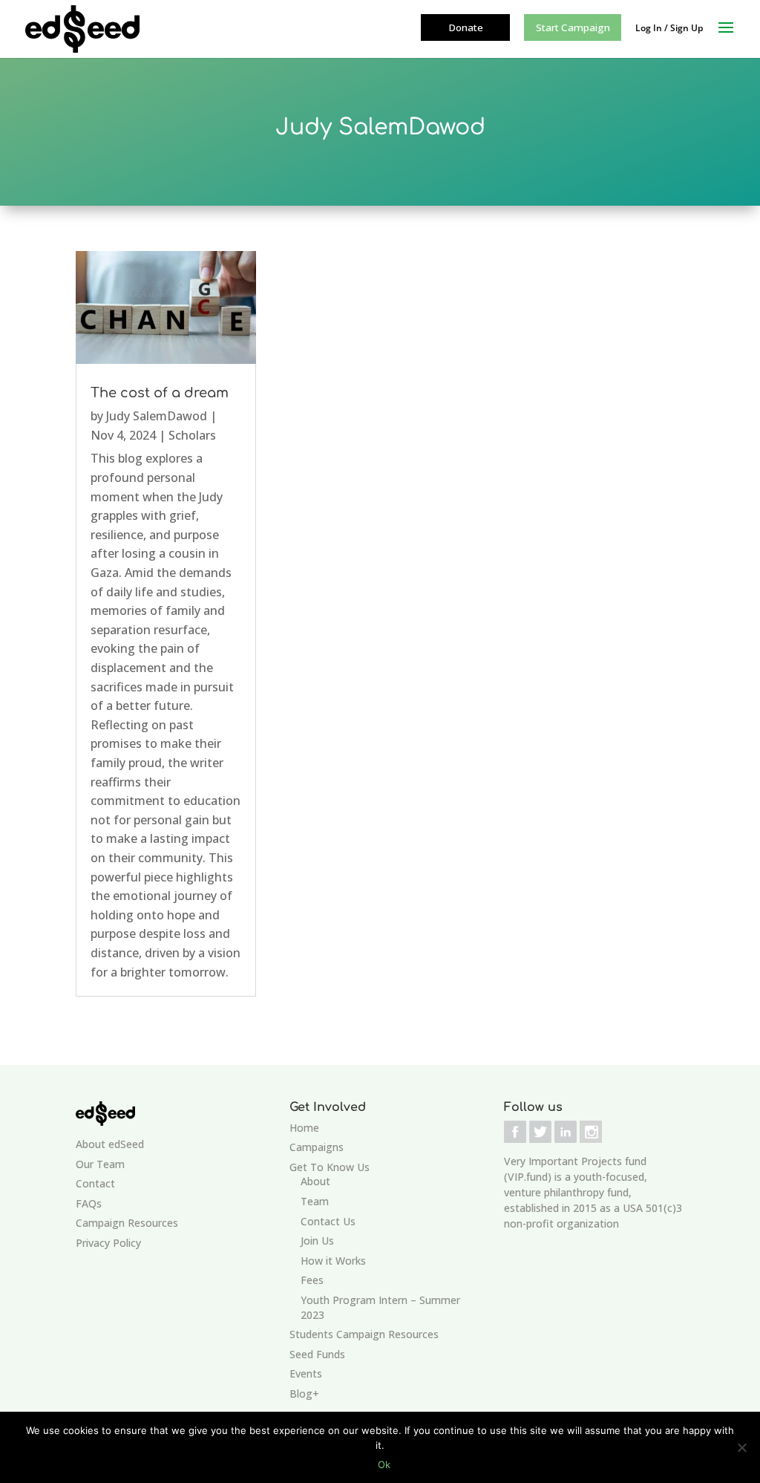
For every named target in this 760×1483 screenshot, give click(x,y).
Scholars (192, 435)
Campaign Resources (127, 1223)
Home (304, 1128)
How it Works (333, 1261)
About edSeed (110, 1144)
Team (315, 1201)
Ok (384, 1464)
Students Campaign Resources (364, 1334)
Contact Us (328, 1221)
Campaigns (316, 1147)
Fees (312, 1280)
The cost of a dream (160, 392)
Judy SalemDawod (156, 416)
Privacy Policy (108, 1243)
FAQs (89, 1203)
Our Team (100, 1164)
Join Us (317, 1240)
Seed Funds (317, 1354)
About (315, 1181)
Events (305, 1373)
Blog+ (304, 1393)
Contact (95, 1183)
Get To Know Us (329, 1167)
